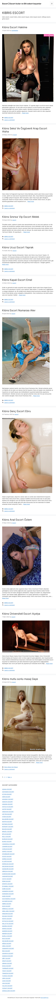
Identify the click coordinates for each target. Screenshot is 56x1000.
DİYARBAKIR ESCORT (8, 854)
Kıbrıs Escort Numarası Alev (18, 310)
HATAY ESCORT (7, 879)
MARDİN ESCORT (7, 931)
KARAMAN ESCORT (8, 894)
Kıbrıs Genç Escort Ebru (16, 411)
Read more (25, 113)
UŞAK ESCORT (6, 981)
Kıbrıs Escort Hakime (14, 27)
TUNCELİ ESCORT (7, 976)
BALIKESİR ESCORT (8, 819)
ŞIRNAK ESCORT (7, 963)
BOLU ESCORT (6, 836)
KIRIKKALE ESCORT (8, 908)
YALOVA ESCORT (7, 986)
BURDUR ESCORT (7, 839)
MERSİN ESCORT (7, 933)
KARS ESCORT (6, 896)
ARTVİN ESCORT (7, 814)
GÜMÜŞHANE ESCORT (9, 874)
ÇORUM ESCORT (7, 849)
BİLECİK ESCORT (7, 829)
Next (10, 777)
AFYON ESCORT (7, 794)
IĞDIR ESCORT (6, 881)
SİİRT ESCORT (6, 958)
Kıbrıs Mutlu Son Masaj (11, 767)
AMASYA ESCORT (7, 801)
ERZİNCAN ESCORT (8, 864)
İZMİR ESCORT (6, 889)
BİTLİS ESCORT (6, 834)
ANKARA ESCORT (7, 804)
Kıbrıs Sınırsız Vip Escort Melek (20, 216)
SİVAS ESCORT (6, 966)
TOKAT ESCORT (7, 971)
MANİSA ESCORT (7, 926)
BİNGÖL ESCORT (7, 831)
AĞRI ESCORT (6, 796)
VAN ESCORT (6, 983)
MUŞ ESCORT (6, 938)
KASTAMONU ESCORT (9, 898)
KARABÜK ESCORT (7, 891)
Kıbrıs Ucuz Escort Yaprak (17, 247)
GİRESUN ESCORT (7, 871)
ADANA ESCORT (7, 789)
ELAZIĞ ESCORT (7, 861)
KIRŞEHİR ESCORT (7, 913)
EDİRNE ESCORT (7, 859)
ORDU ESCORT (6, 946)
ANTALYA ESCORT (7, 806)
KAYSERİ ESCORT (7, 901)
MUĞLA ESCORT (7, 936)
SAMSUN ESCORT (7, 956)
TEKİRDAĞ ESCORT (7, 968)
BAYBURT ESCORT (7, 826)
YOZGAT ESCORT (7, 988)
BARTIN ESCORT (7, 821)
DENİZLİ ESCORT (7, 851)
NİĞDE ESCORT (6, 943)
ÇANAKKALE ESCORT (8, 844)
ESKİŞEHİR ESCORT (8, 869)
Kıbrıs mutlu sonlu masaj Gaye (20, 678)
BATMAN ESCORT (7, 824)
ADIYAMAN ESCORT (8, 792)
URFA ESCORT (6, 978)
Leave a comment (9, 120)
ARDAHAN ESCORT (8, 811)
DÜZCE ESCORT (7, 856)
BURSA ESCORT (7, 841)
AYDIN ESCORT (6, 816)
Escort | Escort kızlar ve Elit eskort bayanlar (21, 4)
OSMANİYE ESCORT (8, 948)
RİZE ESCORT (6, 951)
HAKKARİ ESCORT (7, 876)
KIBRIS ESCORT (8, 117)
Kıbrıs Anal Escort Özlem (17, 519)
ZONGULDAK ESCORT (8, 991)
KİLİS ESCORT (6, 906)
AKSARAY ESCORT (7, 799)
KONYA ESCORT (7, 918)
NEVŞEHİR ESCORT (8, 941)
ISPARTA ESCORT (7, 884)
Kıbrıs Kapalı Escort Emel (17, 279)
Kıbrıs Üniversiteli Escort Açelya (21, 613)
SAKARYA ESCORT (7, 953)
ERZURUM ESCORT (8, 866)
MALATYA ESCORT (7, 923)
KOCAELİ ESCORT (7, 916)
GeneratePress (44, 997)
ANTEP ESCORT (7, 809)
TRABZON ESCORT (7, 973)
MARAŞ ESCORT (7, 928)
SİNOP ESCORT (6, 961)
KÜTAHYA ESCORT (7, 921)
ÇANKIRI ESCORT (7, 846)
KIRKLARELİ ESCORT (8, 911)
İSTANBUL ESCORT (8, 886)
